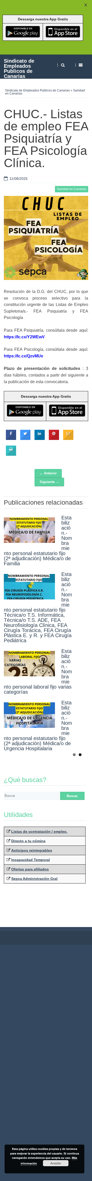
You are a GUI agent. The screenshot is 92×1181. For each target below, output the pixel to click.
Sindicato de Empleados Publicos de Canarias (19, 68)
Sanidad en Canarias (71, 189)
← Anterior (48, 473)
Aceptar (55, 1163)
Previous (76, 501)
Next (84, 501)
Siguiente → (49, 482)
